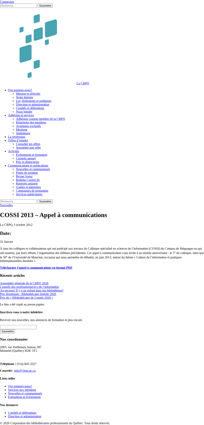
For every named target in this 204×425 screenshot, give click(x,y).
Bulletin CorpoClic (28, 180)
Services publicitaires (29, 194)
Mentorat (21, 129)
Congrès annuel (26, 158)
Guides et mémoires (28, 187)
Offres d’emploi (18, 140)
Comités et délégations (30, 108)
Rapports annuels (27, 183)
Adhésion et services (21, 115)
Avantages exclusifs (28, 126)
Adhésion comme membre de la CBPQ (40, 119)
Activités (13, 151)
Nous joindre (24, 111)
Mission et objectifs (28, 93)
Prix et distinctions (27, 162)
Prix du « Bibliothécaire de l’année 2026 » (26, 297)
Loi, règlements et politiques (33, 101)
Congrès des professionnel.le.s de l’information (29, 287)
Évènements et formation (31, 154)
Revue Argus (24, 176)
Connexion (7, 1)
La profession (16, 136)
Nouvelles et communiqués (33, 169)
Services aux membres (22, 389)
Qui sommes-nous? (20, 90)
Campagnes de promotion (32, 190)
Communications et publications (28, 165)
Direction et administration (32, 104)
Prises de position (27, 172)
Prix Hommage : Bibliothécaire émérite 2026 (28, 294)
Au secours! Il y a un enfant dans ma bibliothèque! (31, 290)
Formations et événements (24, 397)
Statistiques (23, 133)
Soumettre (45, 5)
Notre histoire (24, 97)
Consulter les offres (28, 144)
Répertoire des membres (31, 122)
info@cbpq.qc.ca (25, 370)
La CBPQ (82, 83)
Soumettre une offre (28, 147)
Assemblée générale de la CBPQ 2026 (24, 283)
